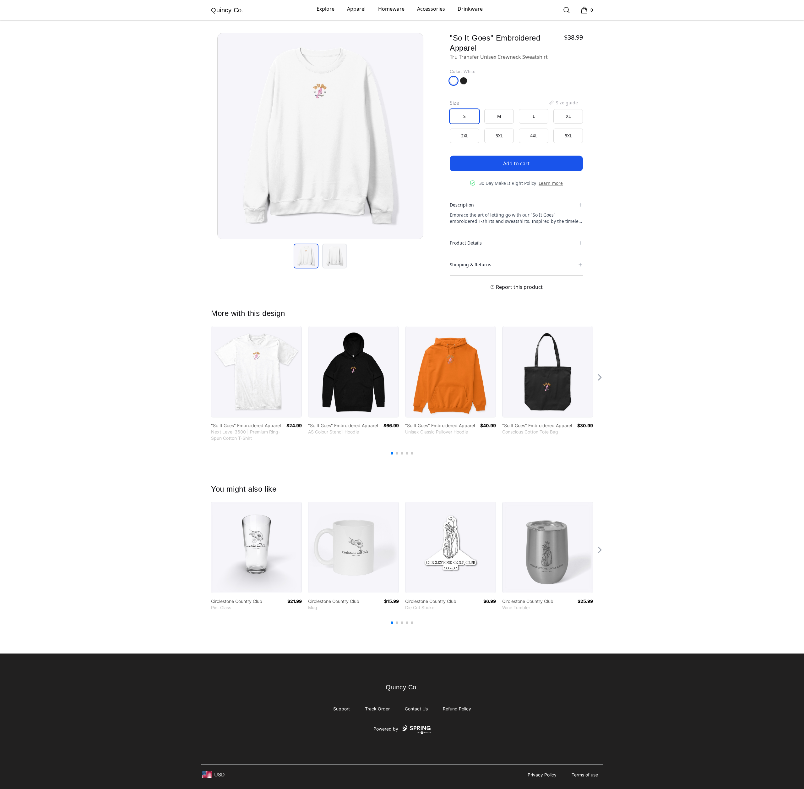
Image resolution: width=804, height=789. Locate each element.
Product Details (466, 243)
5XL (568, 136)
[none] (563, 103)
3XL (499, 136)
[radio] (464, 116)
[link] (256, 371)
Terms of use (585, 774)
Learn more (551, 183)
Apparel (356, 8)
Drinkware (470, 8)
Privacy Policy (542, 774)
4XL (533, 136)
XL (568, 116)
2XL (464, 136)
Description (462, 205)
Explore (325, 8)
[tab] (306, 256)
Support (341, 708)
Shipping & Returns (470, 265)
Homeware (391, 8)
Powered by (385, 728)
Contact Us (416, 708)
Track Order (377, 708)
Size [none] (454, 102)
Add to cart (516, 163)
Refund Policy (457, 708)
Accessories (431, 8)
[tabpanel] (320, 136)
